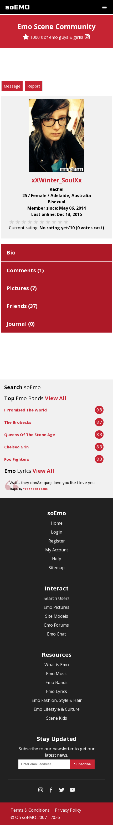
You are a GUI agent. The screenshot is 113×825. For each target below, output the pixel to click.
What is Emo (56, 664)
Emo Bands (56, 682)
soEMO (17, 7)
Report (33, 86)
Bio (11, 252)
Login (56, 532)
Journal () (21, 323)
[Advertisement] (56, 65)
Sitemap (57, 568)
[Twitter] (62, 791)
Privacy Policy (68, 810)
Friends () (22, 306)
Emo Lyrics (56, 691)
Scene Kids (56, 718)
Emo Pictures (56, 607)
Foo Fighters (16, 459)
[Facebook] (51, 791)
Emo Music (56, 673)
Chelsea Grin (16, 446)
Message (12, 86)
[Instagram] (87, 37)
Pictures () (22, 288)
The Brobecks (17, 422)
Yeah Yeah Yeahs (35, 489)
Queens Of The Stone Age (29, 434)
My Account (56, 550)
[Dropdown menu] (104, 7)
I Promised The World (25, 409)
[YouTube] (72, 791)
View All (55, 398)
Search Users (57, 598)
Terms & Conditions (30, 810)
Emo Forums (56, 625)
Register (56, 541)
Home (57, 523)
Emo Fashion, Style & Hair (57, 700)
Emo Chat (56, 634)
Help (56, 559)
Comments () (25, 270)
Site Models (56, 616)
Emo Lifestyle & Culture (57, 709)
